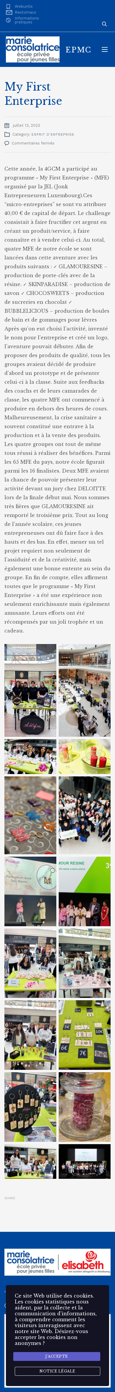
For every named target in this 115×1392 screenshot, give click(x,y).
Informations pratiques (27, 20)
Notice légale (57, 1371)
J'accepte (56, 1356)
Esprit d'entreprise (53, 134)
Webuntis (24, 6)
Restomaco (25, 12)
